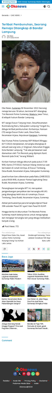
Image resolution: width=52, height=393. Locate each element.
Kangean (33, 135)
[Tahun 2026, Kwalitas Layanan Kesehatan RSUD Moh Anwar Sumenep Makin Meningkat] (38, 265)
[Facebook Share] (29, 249)
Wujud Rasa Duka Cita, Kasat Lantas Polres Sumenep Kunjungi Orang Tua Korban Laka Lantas (13, 238)
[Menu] (3, 6)
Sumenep (16, 108)
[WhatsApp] (33, 374)
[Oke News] (16, 6)
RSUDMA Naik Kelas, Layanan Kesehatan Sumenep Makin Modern (11, 276)
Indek (36, 383)
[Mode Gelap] (44, 6)
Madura (33, 114)
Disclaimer (43, 381)
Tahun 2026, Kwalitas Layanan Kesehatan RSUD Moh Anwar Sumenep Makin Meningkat (38, 276)
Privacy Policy (30, 381)
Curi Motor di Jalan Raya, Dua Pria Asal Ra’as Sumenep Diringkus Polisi (37, 301)
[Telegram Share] (43, 249)
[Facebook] (15, 374)
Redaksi (6, 381)
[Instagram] (28, 374)
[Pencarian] (48, 6)
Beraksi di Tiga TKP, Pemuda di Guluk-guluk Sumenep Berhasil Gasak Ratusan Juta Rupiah (37, 326)
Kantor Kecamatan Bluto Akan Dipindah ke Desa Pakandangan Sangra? (12, 301)
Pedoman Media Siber (21, 383)
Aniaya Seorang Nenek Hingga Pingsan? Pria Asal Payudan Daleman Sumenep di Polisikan (12, 326)
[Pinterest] (24, 374)
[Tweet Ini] (34, 249)
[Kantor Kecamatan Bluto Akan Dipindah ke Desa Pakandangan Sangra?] (13, 290)
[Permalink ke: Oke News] (4, 37)
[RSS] (37, 374)
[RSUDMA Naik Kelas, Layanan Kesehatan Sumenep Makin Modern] (13, 265)
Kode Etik (17, 381)
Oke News (10, 36)
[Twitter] (20, 374)
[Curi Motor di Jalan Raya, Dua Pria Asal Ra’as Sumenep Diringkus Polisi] (38, 290)
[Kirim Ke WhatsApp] (48, 249)
